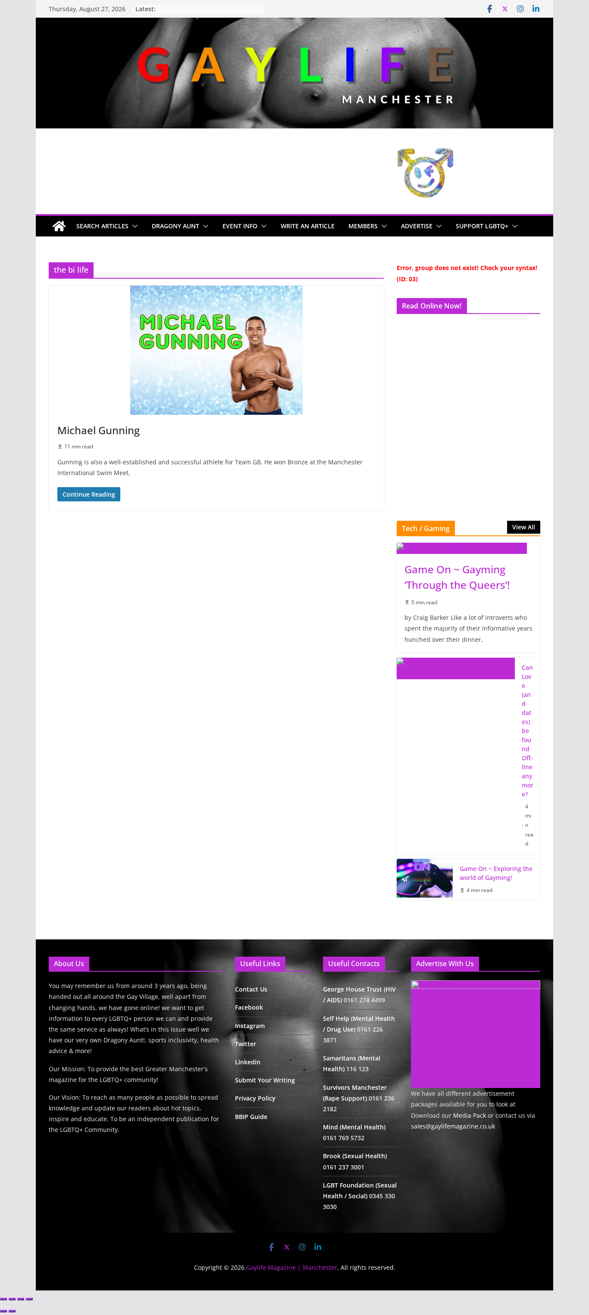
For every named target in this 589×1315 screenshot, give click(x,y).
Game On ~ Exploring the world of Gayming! (496, 873)
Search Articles (102, 226)
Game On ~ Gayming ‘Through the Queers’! (457, 577)
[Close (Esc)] (29, 1299)
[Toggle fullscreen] (12, 1299)
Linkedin (247, 1062)
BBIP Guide (251, 1117)
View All (523, 527)
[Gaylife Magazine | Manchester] (294, 23)
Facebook (249, 1007)
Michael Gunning (98, 430)
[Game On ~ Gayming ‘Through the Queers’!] (468, 548)
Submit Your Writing (265, 1080)
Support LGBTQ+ (482, 226)
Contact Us (251, 989)
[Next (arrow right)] (12, 1311)
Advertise (416, 226)
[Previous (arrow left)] (3, 1311)
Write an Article (308, 226)
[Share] (20, 1299)
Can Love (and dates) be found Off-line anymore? (527, 730)
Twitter (245, 1044)
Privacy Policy (255, 1098)
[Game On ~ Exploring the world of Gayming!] (425, 879)
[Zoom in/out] (3, 1299)
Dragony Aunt (175, 226)
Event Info (239, 226)
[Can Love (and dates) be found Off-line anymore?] (456, 756)
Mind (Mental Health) (354, 1127)
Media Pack (469, 1115)
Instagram (250, 1026)
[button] (133, 226)
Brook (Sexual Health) (355, 1156)
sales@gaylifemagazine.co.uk (453, 1126)
